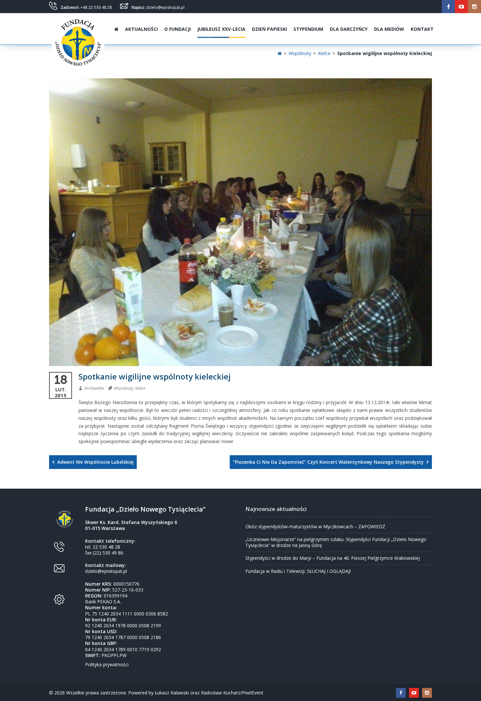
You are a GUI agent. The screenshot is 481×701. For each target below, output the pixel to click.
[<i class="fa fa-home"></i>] (115, 29)
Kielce (140, 388)
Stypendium (308, 29)
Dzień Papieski (269, 29)
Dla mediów (389, 29)
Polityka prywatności (107, 664)
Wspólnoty (123, 388)
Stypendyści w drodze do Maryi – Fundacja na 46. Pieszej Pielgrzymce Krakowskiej (332, 558)
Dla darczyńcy (348, 29)
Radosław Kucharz (220, 693)
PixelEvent (252, 693)
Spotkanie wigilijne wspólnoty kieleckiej (155, 376)
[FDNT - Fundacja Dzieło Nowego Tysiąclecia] (78, 29)
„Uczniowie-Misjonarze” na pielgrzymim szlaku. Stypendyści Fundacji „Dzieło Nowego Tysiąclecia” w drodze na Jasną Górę (335, 542)
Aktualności (141, 29)
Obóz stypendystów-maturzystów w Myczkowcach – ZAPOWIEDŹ (315, 526)
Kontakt (422, 29)
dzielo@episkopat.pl (165, 7)
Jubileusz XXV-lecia (221, 29)
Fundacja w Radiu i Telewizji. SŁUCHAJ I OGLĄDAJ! (298, 571)
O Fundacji (177, 29)
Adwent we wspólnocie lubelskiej (95, 462)
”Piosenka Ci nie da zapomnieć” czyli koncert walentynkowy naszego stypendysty (329, 462)
